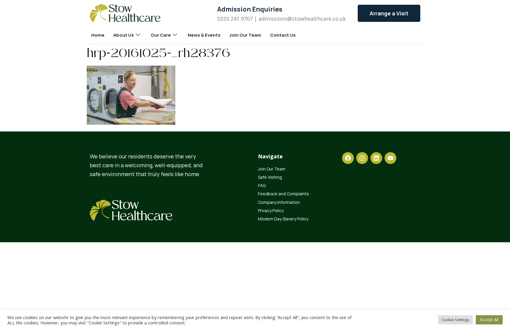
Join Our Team (245, 35)
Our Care (161, 35)
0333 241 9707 (235, 18)
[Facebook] (348, 158)
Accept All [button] (489, 319)
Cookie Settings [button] (455, 319)
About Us (123, 35)
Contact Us (283, 35)
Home (97, 35)
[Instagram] (362, 158)
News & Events (204, 35)
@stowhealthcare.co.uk (316, 18)
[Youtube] (390, 158)
